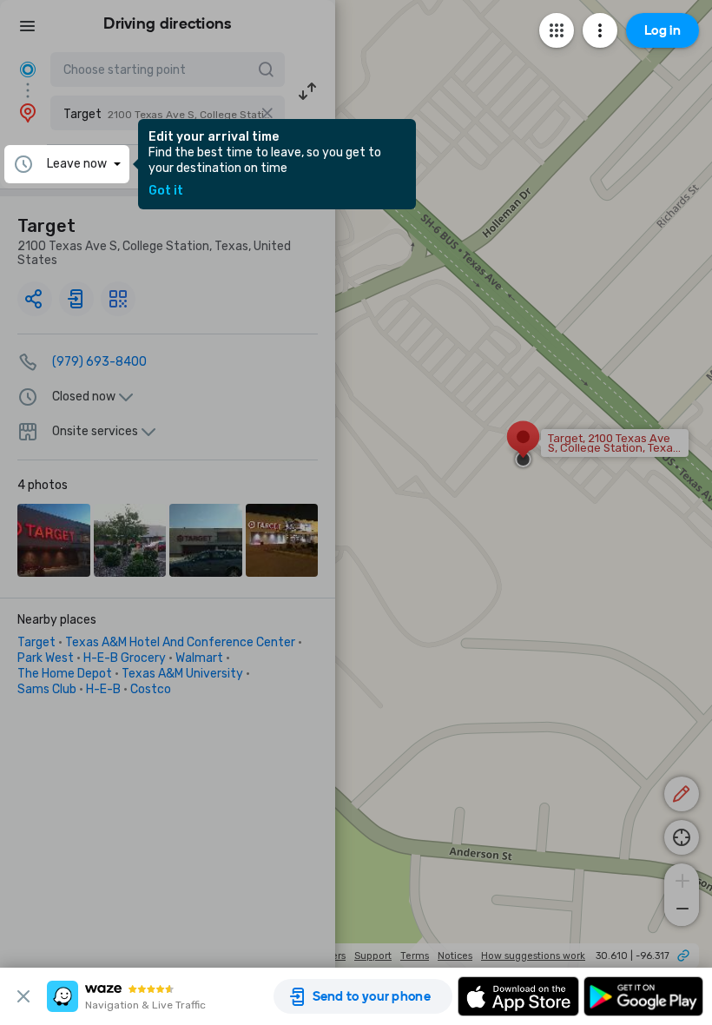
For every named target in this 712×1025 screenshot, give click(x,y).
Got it (165, 191)
